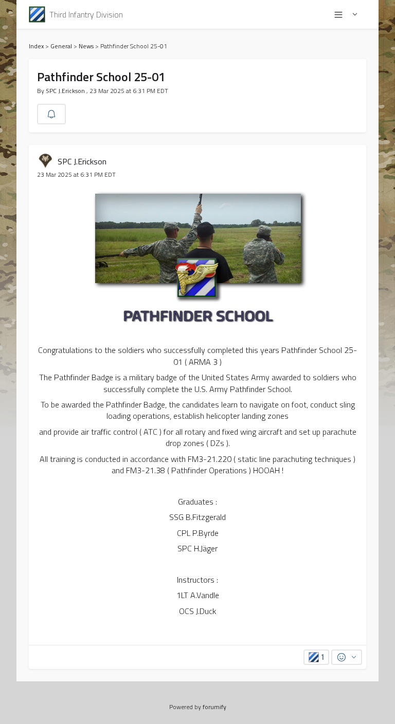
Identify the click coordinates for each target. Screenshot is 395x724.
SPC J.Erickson (66, 91)
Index (36, 46)
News (86, 46)
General (61, 46)
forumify (214, 707)
